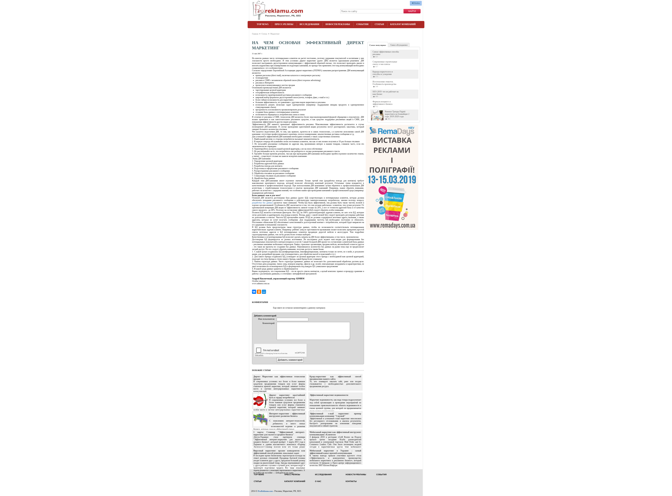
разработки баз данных (262, 202)
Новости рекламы (338, 24)
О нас (318, 481)
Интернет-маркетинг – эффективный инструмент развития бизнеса (287, 414)
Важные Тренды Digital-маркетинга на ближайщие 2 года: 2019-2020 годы (397, 114)
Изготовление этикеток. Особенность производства (384, 82)
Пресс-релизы (284, 24)
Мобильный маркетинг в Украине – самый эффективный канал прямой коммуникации (335, 451)
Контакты (351, 481)
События (362, 24)
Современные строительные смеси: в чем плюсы (385, 63)
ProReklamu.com (265, 491)
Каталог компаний (403, 24)
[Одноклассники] (259, 292)
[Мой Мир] (264, 292)
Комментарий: (268, 323)
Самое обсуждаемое (399, 45)
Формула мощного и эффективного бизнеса (382, 102)
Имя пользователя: (266, 319)
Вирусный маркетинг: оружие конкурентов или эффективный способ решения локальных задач (279, 451)
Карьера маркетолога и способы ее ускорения (383, 72)
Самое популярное (377, 45)
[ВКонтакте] (254, 292)
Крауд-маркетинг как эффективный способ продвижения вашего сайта (335, 377)
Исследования (309, 24)
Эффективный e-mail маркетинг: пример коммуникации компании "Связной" (335, 414)
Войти (417, 3)
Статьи (379, 24)
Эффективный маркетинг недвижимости (329, 395)
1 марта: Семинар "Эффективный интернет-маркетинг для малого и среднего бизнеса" (279, 433)
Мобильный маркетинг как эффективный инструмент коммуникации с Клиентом (335, 433)
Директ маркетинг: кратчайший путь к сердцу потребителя (287, 396)
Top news (262, 24)
